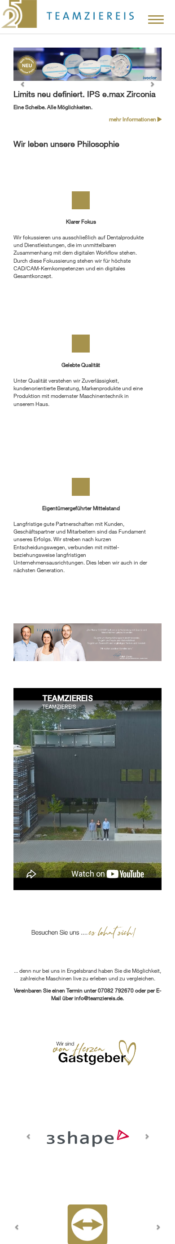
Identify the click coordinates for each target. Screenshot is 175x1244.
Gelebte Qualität (80, 364)
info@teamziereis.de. (99, 997)
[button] (24, 86)
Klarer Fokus (81, 221)
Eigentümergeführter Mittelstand (81, 508)
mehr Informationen (133, 119)
